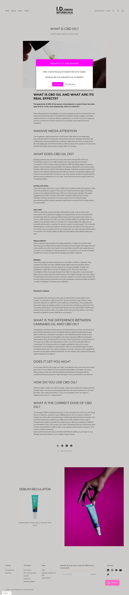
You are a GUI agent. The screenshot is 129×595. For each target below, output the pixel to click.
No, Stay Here (70, 84)
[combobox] (7, 593)
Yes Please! (58, 84)
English (5, 593)
